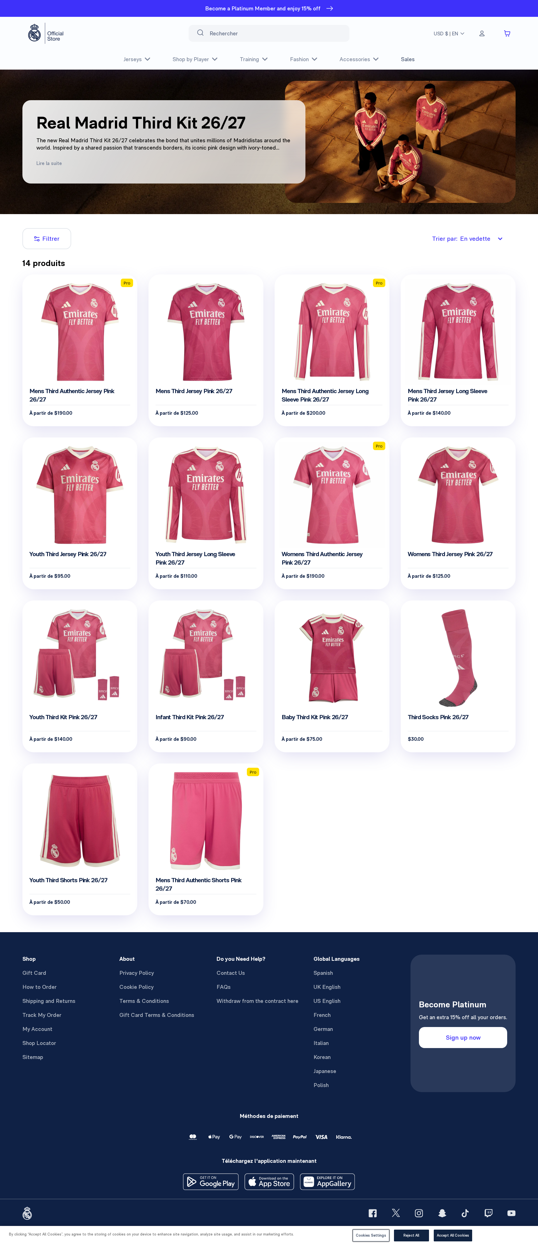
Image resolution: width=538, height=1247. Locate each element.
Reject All (411, 1235)
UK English (327, 987)
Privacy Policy (136, 972)
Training (249, 59)
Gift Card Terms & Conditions (156, 1015)
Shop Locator (39, 1043)
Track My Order (41, 1015)
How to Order (39, 987)
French (322, 1015)
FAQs (224, 987)
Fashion (299, 59)
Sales (408, 59)
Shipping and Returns (48, 1001)
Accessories (355, 59)
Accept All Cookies (453, 1235)
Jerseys (133, 59)
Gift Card (34, 972)
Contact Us (231, 972)
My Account (37, 1029)
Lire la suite (49, 163)
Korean (322, 1057)
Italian (321, 1043)
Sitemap (32, 1057)
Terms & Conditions (144, 1001)
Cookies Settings (371, 1235)
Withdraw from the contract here (257, 1001)
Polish (321, 1085)
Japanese (325, 1071)
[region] (269, 1236)
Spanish (323, 972)
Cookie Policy (136, 987)
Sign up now (463, 1037)
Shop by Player (191, 59)
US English (327, 1001)
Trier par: (461, 238)
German (323, 1029)
